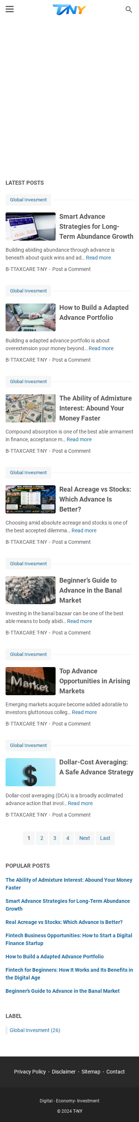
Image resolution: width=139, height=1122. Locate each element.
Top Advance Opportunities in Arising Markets (94, 681)
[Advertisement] (69, 99)
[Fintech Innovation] (69, 9)
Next (84, 838)
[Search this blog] (129, 9)
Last (105, 838)
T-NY (77, 1111)
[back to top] (124, 1105)
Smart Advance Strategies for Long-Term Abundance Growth (96, 226)
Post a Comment (71, 269)
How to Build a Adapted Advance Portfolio (55, 956)
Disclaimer (64, 1072)
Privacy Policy (30, 1072)
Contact (115, 1072)
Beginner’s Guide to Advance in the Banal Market (90, 590)
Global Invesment (28, 199)
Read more (98, 258)
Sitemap (91, 1072)
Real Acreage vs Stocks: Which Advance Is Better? (95, 499)
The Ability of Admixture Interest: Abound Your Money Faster (95, 408)
